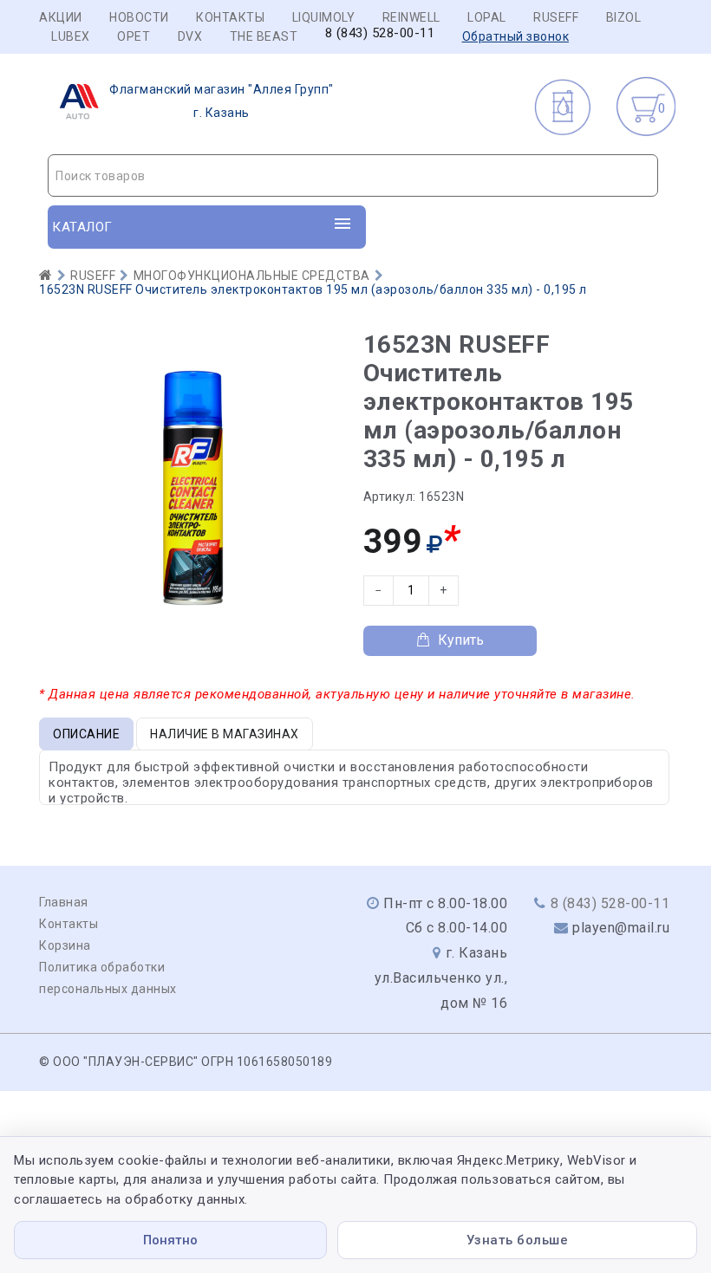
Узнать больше (517, 1240)
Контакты (230, 17)
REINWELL (411, 17)
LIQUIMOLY (324, 17)
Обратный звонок (516, 36)
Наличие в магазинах (224, 734)
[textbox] (353, 176)
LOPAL (486, 17)
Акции (60, 17)
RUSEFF (555, 17)
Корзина (65, 945)
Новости (139, 17)
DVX (190, 36)
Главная (63, 902)
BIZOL (624, 17)
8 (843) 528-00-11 (380, 33)
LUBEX (70, 36)
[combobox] (353, 175)
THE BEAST (264, 36)
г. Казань (221, 101)
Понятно (170, 1240)
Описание (86, 734)
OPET (133, 36)
